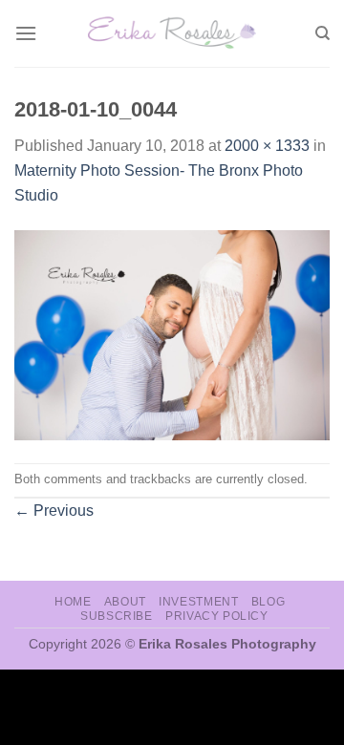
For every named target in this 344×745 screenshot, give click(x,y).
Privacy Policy (217, 616)
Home (72, 601)
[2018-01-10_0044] (172, 334)
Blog (268, 601)
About (125, 601)
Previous (54, 510)
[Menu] (25, 33)
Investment (198, 601)
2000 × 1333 (267, 146)
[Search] (322, 33)
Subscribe (116, 616)
